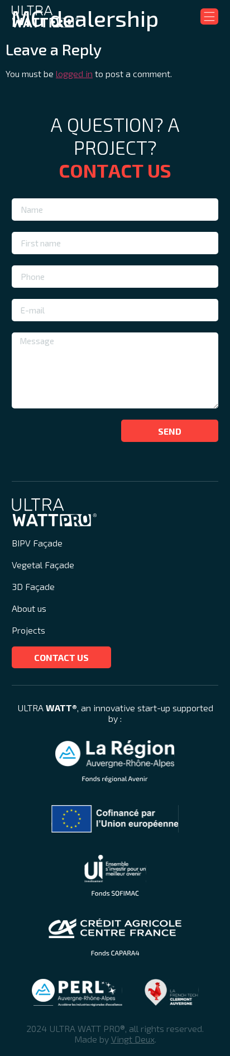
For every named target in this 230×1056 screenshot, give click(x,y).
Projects (28, 630)
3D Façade (33, 586)
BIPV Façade (37, 542)
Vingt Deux (133, 1039)
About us (29, 608)
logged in (74, 73)
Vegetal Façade (43, 564)
